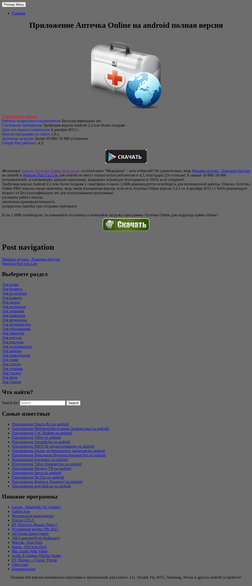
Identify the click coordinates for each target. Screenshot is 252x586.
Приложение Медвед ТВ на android (41, 468)
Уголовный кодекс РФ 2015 (35, 529)
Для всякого (12, 298)
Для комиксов (13, 315)
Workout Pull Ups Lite (40, 175)
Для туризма (12, 368)
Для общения (13, 333)
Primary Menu (14, 4)
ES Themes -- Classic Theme (34, 560)
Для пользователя (17, 346)
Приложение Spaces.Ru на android (40, 424)
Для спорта (11, 364)
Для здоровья (13, 311)
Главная (18, 13)
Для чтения (11, 382)
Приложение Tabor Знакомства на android (46, 464)
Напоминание (23, 569)
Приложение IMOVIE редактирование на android (53, 446)
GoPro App (21, 511)
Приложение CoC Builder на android (42, 433)
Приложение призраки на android (40, 459)
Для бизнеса (12, 289)
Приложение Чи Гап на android (38, 477)
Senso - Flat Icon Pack (29, 547)
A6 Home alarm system (30, 533)
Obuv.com (20, 564)
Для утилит (11, 373)
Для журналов (14, 307)
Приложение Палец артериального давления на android (58, 451)
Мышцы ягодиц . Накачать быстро (221, 171)
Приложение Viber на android (36, 437)
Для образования (16, 329)
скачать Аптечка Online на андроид (51, 171)
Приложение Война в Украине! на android (47, 482)
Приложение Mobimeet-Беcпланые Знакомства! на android (60, 428)
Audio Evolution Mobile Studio (36, 556)
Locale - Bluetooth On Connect (36, 507)
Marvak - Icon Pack (27, 542)
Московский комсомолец (33, 516)
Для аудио (10, 284)
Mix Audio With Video (29, 551)
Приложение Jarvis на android (36, 473)
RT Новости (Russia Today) (34, 525)
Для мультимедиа (16, 324)
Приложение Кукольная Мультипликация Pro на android (59, 455)
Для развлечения (16, 355)
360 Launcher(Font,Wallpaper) (36, 538)
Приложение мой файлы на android (41, 486)
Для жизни (11, 302)
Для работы (11, 351)
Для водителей (14, 293)
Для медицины (14, 320)
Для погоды (12, 338)
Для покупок (13, 342)
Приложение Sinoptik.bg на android (41, 442)
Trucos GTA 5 (23, 520)
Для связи (10, 360)
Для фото (9, 377)
